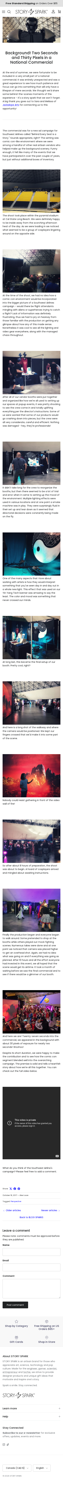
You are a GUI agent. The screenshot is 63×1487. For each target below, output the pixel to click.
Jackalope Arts (11, 104)
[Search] (10, 11)
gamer (42, 1368)
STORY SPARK (16, 1476)
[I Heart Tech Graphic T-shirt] (31, 393)
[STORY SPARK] (31, 11)
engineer (32, 1368)
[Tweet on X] (11, 1189)
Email (6, 1260)
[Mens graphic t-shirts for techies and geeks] (31, 658)
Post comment (15, 1305)
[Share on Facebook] (15, 1189)
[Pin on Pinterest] (19, 1189)
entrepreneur (10, 1372)
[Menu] (3, 11)
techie (27, 1372)
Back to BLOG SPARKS (31, 1217)
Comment (9, 1276)
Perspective (16, 1201)
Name (6, 1245)
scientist (52, 1368)
